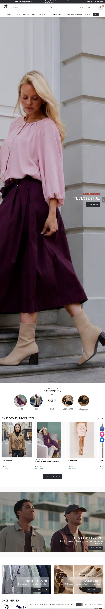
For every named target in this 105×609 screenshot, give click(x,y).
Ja (78, 605)
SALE (33, 14)
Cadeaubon (88, 2)
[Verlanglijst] (94, 8)
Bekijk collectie (51, 476)
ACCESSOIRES (56, 14)
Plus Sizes (43, 14)
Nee (86, 605)
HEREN (16, 14)
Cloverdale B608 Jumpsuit (47, 461)
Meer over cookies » (96, 604)
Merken (87, 14)
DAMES (25, 14)
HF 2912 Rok (72, 460)
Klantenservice (98, 2)
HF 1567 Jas (7, 460)
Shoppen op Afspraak (73, 14)
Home (8, 14)
